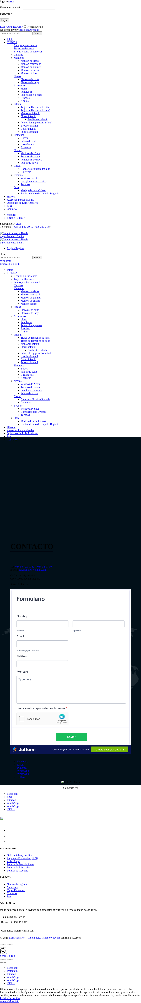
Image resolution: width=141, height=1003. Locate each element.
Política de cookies (10, 998)
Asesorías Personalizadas (20, 199)
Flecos (17, 76)
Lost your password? (11, 26)
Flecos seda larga (30, 82)
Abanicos (26, 147)
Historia (11, 196)
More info (13, 1001)
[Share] (4, 944)
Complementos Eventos (33, 181)
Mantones (19, 57)
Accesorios (20, 85)
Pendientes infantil (37, 119)
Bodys (24, 137)
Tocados (25, 184)
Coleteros (26, 171)
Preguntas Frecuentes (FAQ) (22, 858)
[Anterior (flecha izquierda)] (1, 962)
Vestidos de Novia (30, 153)
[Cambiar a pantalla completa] (8, 959)
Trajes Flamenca (16, 890)
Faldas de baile (29, 141)
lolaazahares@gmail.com (32, 569)
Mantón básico (29, 73)
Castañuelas (27, 144)
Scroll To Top (7, 955)
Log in (4, 20)
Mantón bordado (30, 60)
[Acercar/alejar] (11, 959)
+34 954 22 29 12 (23, 226)
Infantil (17, 104)
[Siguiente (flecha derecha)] (4, 962)
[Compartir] (4, 959)
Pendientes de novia (31, 159)
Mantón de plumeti (31, 66)
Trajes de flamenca (24, 48)
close (11, 1)
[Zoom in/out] (11, 944)
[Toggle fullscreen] (8, 944)
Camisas (18, 54)
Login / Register (15, 217)
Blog (9, 205)
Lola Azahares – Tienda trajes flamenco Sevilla (34, 937)
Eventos (18, 175)
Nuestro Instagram (17, 884)
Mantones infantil (30, 113)
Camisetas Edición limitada (35, 168)
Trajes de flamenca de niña (35, 107)
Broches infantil (29, 125)
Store (16, 187)
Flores (24, 88)
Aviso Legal (13, 861)
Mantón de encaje (30, 70)
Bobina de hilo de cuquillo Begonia (40, 193)
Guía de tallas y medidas (20, 855)
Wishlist (11, 214)
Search (37, 33)
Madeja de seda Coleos (33, 190)
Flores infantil (28, 116)
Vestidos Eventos (30, 178)
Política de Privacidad (18, 867)
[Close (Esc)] (1, 944)
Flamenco (19, 134)
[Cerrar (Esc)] (1, 959)
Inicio (10, 39)
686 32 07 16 (44, 566)
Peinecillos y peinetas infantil (36, 122)
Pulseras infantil (29, 131)
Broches (25, 97)
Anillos (25, 100)
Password (6, 13)
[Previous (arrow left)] (1, 947)
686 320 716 (42, 226)
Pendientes (26, 91)
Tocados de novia (30, 156)
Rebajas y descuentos (25, 45)
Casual (17, 165)
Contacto (12, 208)
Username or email (11, 7)
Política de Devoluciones (20, 864)
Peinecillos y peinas (31, 94)
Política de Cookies (17, 870)
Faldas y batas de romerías (28, 51)
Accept (4, 1001)
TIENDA (12, 42)
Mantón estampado (31, 63)
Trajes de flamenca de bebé (35, 110)
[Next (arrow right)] (4, 947)
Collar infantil (28, 128)
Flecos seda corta (30, 79)
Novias (17, 150)
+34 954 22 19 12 (25, 566)
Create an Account (28, 29)
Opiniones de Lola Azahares (22, 202)
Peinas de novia (29, 162)
